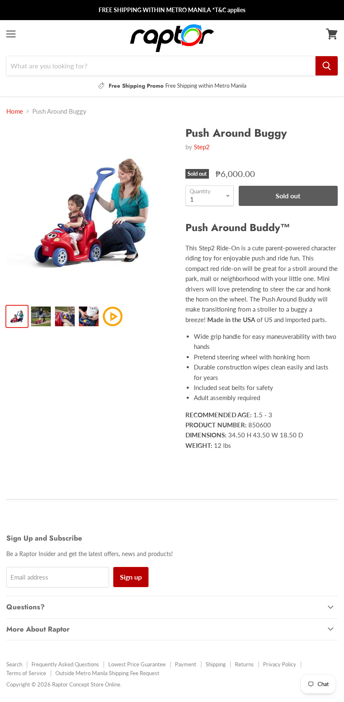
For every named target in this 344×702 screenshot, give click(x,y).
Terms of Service (26, 673)
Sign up (131, 577)
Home (14, 111)
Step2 (202, 147)
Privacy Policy (279, 664)
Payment (185, 664)
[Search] (326, 65)
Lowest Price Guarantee (137, 664)
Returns (244, 664)
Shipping (216, 664)
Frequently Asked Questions (65, 664)
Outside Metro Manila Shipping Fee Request (107, 673)
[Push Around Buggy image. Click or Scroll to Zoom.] (91, 212)
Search (14, 664)
